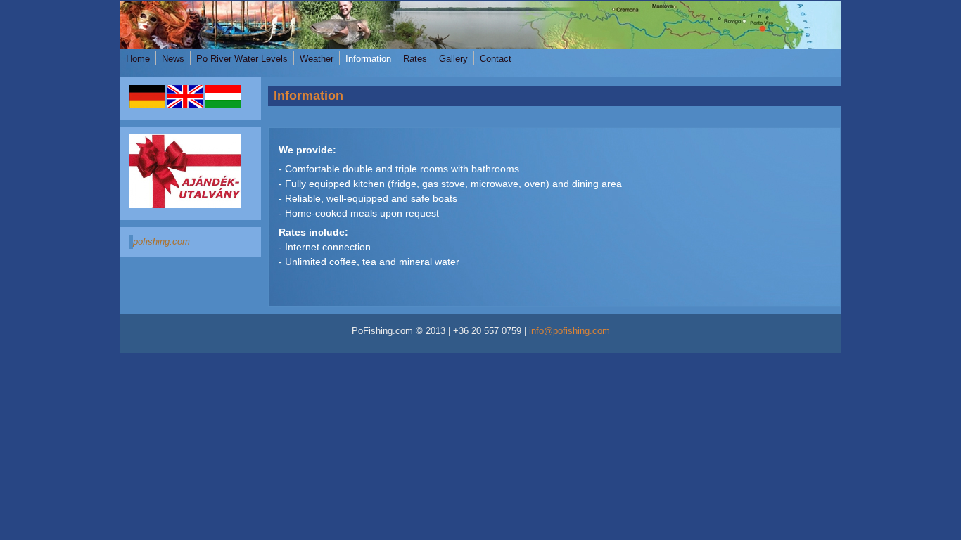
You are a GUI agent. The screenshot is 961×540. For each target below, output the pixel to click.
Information (368, 59)
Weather (316, 59)
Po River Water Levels (242, 59)
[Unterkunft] (147, 105)
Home (138, 59)
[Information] (185, 105)
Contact (495, 59)
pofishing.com (161, 242)
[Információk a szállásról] (223, 105)
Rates (415, 59)
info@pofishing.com (569, 331)
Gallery (453, 59)
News (173, 59)
